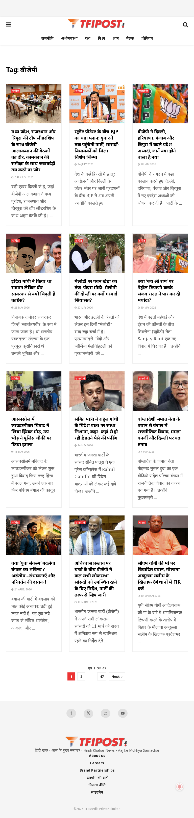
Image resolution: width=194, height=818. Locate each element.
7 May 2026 (147, 451)
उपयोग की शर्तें (97, 777)
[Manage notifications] (180, 787)
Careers (97, 762)
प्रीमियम (147, 38)
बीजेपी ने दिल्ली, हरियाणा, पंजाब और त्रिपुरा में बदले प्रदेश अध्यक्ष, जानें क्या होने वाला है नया (157, 144)
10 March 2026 (87, 602)
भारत (142, 522)
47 (102, 676)
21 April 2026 (23, 589)
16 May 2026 (22, 451)
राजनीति (47, 38)
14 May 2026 (85, 445)
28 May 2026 (148, 164)
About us (97, 755)
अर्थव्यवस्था (69, 38)
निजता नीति (97, 784)
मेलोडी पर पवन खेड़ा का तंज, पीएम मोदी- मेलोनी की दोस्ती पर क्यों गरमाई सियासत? (96, 290)
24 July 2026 (85, 164)
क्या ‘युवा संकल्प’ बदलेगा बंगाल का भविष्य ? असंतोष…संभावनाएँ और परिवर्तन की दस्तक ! (33, 572)
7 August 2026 (24, 177)
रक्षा (87, 38)
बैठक (130, 38)
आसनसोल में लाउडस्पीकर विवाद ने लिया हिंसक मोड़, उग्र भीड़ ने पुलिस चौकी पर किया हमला (31, 431)
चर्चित (15, 91)
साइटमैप (97, 792)
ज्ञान (116, 38)
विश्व (101, 38)
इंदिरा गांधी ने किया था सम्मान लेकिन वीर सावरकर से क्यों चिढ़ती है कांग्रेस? (33, 290)
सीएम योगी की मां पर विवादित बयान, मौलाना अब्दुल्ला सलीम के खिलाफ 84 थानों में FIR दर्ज (159, 575)
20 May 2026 (85, 307)
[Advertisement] (97, 7)
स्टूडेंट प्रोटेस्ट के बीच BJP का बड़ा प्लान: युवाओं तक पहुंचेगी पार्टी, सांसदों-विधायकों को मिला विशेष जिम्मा (97, 144)
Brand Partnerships (97, 770)
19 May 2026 (148, 307)
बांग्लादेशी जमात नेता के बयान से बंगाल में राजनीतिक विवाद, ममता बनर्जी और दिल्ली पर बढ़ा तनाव (160, 431)
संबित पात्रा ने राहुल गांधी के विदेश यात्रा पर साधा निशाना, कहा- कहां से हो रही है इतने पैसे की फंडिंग (96, 428)
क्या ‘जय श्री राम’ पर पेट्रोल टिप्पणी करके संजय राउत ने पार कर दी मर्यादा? (159, 290)
